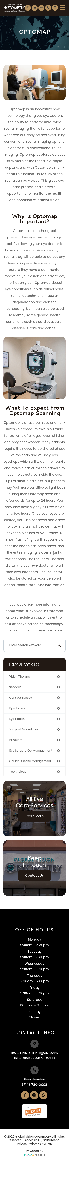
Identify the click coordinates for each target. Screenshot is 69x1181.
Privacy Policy (27, 1143)
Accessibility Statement (41, 1140)
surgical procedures (23, 729)
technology (17, 772)
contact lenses (20, 698)
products (15, 740)
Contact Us (34, 875)
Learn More (35, 816)
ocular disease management (30, 761)
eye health (17, 719)
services (15, 687)
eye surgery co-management (30, 750)
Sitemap (46, 1143)
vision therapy (20, 676)
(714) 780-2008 (34, 1084)
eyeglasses (17, 708)
